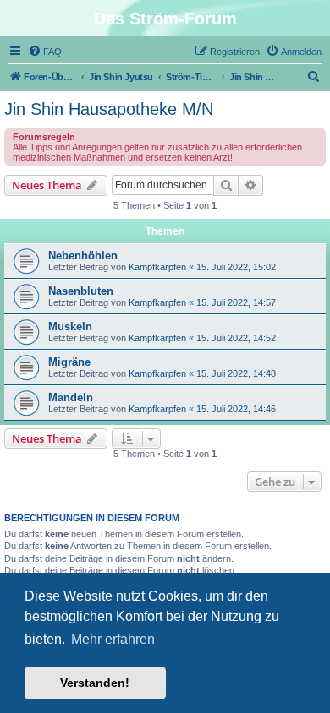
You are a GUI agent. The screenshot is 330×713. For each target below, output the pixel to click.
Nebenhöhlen (83, 255)
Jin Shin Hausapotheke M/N (108, 109)
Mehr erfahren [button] (113, 639)
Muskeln (70, 326)
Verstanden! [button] (94, 682)
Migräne (69, 362)
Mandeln (70, 397)
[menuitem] (45, 51)
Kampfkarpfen (157, 267)
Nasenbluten (80, 291)
